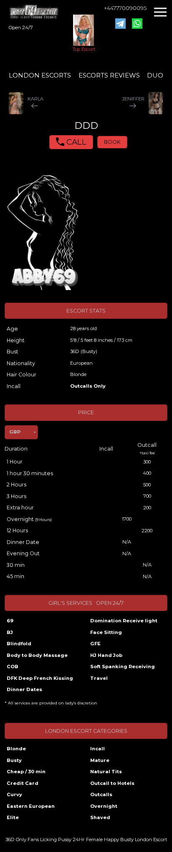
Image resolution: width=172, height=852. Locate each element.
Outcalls (101, 794)
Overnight (103, 806)
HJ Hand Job (106, 655)
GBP (14, 432)
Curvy (14, 794)
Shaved (100, 817)
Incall (97, 749)
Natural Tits (106, 771)
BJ (10, 632)
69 (10, 621)
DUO (155, 75)
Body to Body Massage (37, 655)
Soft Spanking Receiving (122, 666)
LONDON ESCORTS (40, 75)
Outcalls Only (88, 386)
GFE (95, 644)
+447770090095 (125, 8)
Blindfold (19, 644)
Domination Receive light (123, 621)
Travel (99, 678)
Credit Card (22, 783)
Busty (14, 760)
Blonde (16, 749)
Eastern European (31, 806)
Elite (13, 817)
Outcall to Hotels (112, 783)
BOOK (112, 142)
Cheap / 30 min (26, 771)
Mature (99, 760)
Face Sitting (106, 632)
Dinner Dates (24, 689)
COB (12, 666)
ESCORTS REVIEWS (109, 75)
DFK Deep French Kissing (40, 678)
